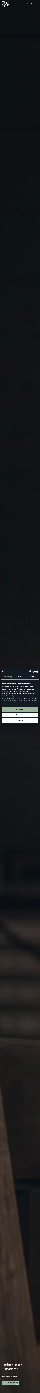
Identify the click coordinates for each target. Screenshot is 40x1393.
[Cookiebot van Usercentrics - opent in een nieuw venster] (29, 671)
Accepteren (20, 709)
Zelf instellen (19, 715)
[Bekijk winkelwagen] (27, 4)
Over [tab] (32, 677)
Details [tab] (20, 677)
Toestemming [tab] (7, 677)
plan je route (9, 1383)
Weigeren (20, 720)
